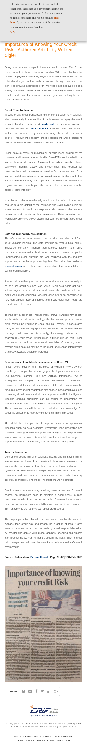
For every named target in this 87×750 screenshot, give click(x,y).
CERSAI (19, 741)
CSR (68, 741)
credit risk (48, 124)
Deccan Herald (39, 557)
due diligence (39, 128)
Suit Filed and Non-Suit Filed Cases (32, 736)
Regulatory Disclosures (50, 741)
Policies (30, 741)
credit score (14, 266)
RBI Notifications (63, 736)
